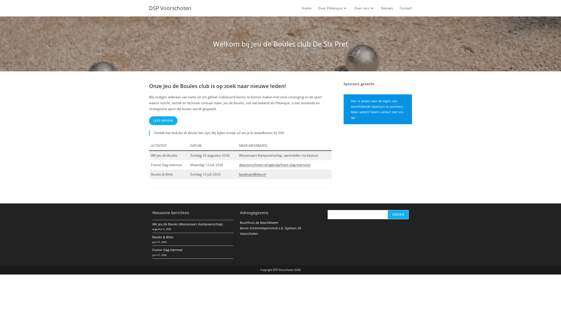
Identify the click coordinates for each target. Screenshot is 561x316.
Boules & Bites (162, 237)
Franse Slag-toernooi (167, 250)
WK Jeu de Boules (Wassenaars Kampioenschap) (187, 224)
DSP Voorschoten (170, 8)
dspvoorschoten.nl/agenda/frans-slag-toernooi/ (275, 165)
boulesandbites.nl (252, 174)
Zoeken (398, 214)
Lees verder (163, 120)
